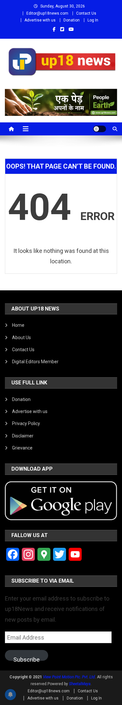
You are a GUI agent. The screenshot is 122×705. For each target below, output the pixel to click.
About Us (21, 337)
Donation (71, 20)
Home (18, 325)
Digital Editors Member (35, 361)
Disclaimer (23, 435)
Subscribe (26, 658)
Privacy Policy (26, 423)
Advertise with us (40, 20)
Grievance (22, 447)
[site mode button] (99, 129)
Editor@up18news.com (47, 13)
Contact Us (86, 13)
